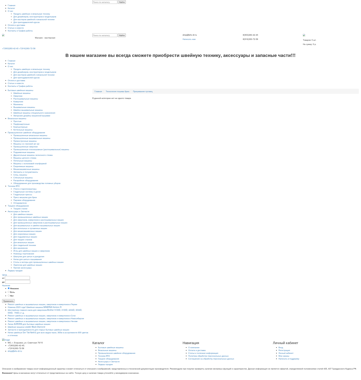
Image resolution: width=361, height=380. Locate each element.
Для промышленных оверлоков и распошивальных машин (40, 222)
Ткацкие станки (20, 208)
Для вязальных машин (23, 242)
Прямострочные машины (25, 140)
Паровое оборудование (24, 200)
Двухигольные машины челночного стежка (33, 155)
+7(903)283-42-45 (10, 48)
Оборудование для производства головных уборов (36, 183)
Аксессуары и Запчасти (18, 211)
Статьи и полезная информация (203, 353)
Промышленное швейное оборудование (26, 132)
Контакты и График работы (20, 30)
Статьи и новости (16, 27)
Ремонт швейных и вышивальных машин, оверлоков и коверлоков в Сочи (42, 315)
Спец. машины (20, 174)
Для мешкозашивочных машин (27, 231)
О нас (10, 10)
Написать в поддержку (289, 358)
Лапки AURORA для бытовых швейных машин (29, 324)
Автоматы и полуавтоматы (25, 171)
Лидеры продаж (15, 270)
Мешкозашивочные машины (26, 169)
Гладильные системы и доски (27, 191)
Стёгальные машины (23, 177)
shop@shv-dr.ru (15, 351)
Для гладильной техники (24, 245)
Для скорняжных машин (24, 233)
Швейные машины (21, 93)
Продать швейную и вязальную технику (31, 13)
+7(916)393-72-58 (27, 48)
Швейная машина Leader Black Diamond (26, 326)
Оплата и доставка (16, 25)
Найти (122, 2)
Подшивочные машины (24, 152)
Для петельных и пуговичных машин (30, 228)
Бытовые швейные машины (20, 90)
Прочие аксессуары (22, 267)
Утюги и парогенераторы (25, 188)
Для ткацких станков (22, 239)
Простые (17, 121)
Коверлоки (18, 101)
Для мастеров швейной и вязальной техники (34, 19)
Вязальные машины (17, 118)
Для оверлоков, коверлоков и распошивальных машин (38, 219)
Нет (12, 295)
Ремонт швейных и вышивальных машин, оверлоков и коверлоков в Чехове (43, 321)
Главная (11, 5)
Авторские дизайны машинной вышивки (31, 115)
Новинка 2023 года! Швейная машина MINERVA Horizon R (34, 307)
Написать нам (189, 39)
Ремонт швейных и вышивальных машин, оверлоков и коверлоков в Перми (42, 304)
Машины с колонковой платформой (30, 163)
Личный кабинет (286, 353)
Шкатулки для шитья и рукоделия (28, 256)
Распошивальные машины (25, 98)
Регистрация (284, 350)
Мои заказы (284, 355)
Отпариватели (20, 202)
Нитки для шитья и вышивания (27, 259)
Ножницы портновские (23, 253)
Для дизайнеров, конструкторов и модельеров (34, 16)
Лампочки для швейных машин (27, 264)
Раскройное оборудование (25, 180)
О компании (193, 347)
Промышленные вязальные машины (30, 135)
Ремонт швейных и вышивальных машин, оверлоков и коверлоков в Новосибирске (46, 318)
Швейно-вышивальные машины (28, 109)
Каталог (11, 8)
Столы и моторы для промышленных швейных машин (38, 262)
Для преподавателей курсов (26, 22)
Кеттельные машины (23, 129)
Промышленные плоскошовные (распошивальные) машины (41, 149)
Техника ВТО (14, 186)
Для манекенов (20, 247)
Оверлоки (17, 95)
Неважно (14, 288)
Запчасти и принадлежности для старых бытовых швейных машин (38, 329)
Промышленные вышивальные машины (31, 138)
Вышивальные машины (24, 107)
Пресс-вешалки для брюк (25, 197)
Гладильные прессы (22, 194)
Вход (281, 347)
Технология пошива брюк (117, 91)
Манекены (18, 104)
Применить (8, 301)
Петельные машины (22, 160)
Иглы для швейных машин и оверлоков (31, 250)
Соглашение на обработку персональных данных (211, 358)
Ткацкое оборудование (18, 205)
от (3, 277)
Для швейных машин (23, 214)
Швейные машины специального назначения (34, 112)
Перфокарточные (21, 124)
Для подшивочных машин (25, 236)
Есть (12, 292)
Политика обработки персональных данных (208, 355)
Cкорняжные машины (23, 166)
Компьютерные (20, 126)
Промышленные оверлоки (25, 146)
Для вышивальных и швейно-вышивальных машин (36, 225)
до (3, 281)
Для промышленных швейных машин (30, 216)
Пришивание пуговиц (143, 91)
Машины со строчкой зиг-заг (26, 143)
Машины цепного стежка (24, 157)
